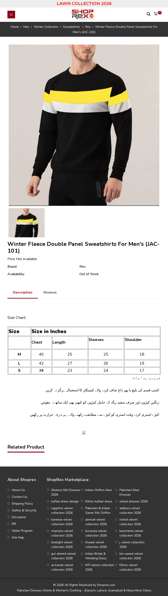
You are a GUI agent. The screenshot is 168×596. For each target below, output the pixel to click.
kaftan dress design (65, 501)
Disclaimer (19, 517)
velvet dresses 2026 (133, 501)
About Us (18, 490)
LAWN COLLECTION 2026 (84, 4)
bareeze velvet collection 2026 (62, 521)
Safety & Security (24, 510)
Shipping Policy (22, 504)
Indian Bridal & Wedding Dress (96, 556)
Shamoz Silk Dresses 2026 (65, 492)
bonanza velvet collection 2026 (96, 533)
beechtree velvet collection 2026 (131, 533)
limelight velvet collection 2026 (62, 544)
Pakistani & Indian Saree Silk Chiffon (97, 510)
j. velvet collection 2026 (132, 544)
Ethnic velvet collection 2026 (130, 567)
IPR (14, 524)
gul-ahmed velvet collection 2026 (63, 556)
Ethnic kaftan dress (98, 501)
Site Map (18, 537)
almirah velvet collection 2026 (96, 521)
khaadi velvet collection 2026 (96, 544)
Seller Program (22, 531)
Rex (82, 266)
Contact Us (19, 497)
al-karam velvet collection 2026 (62, 567)
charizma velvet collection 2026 (62, 533)
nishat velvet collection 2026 (130, 521)
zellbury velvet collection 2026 (130, 510)
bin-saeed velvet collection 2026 (131, 556)
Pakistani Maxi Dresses (129, 492)
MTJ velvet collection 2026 (99, 567)
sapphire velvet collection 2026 (62, 510)
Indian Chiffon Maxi (98, 490)
